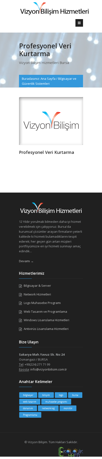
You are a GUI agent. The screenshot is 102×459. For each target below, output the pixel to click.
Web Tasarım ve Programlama (45, 311)
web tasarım (29, 401)
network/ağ (48, 408)
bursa (75, 395)
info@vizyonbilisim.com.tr (48, 369)
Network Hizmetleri (37, 294)
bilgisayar (28, 395)
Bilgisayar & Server (37, 285)
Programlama (30, 415)
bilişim (46, 395)
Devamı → (26, 261)
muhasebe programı (56, 401)
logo (61, 395)
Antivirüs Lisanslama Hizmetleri (46, 329)
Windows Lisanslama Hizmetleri (46, 320)
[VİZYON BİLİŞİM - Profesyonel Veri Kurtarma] (51, 120)
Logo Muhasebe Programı (42, 303)
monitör (68, 408)
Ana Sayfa (48, 78)
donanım (28, 408)
